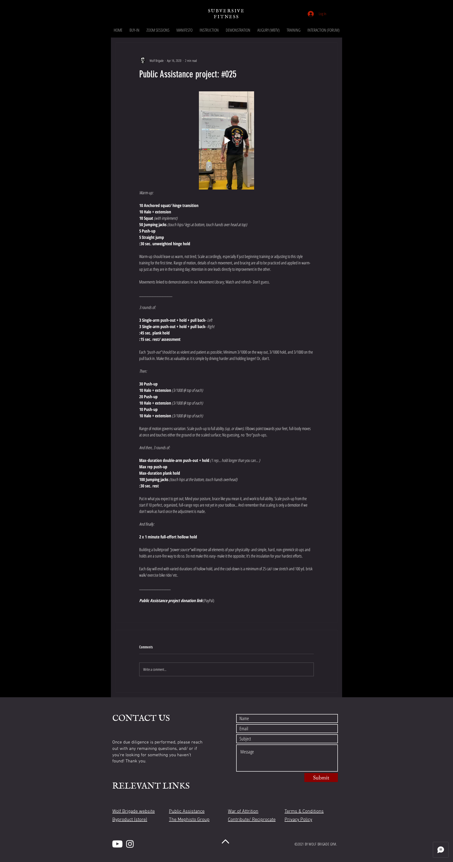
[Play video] (226, 140)
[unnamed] (117, 844)
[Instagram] (130, 844)
